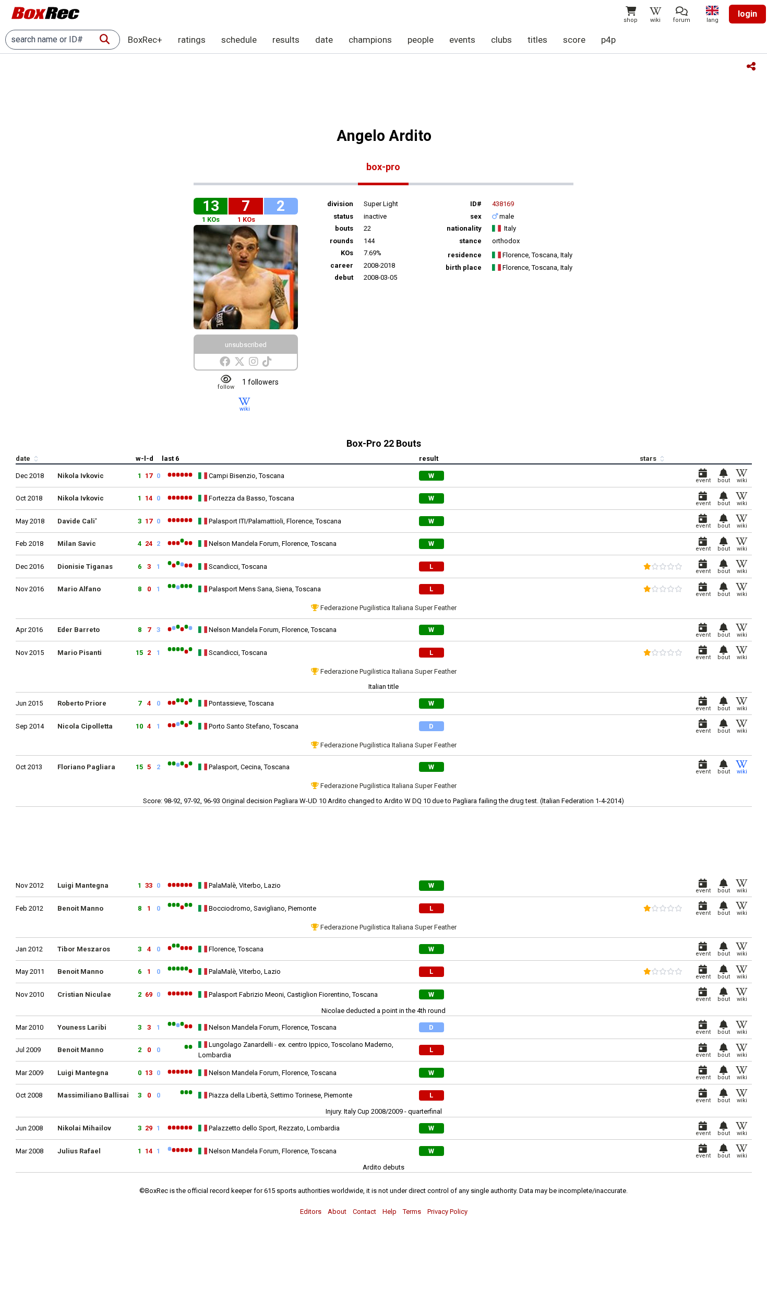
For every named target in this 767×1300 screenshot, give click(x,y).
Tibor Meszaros (83, 949)
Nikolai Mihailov (84, 1128)
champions (370, 39)
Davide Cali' (77, 521)
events (462, 39)
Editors (310, 1211)
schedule (239, 39)
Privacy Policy (447, 1211)
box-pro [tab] (383, 166)
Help (389, 1211)
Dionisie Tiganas (85, 566)
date (324, 39)
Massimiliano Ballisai (93, 1095)
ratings (192, 39)
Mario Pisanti (79, 653)
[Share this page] (751, 67)
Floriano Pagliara (86, 767)
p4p (608, 39)
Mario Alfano (79, 589)
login (747, 14)
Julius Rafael (79, 1151)
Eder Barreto (78, 630)
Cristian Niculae (84, 994)
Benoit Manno (80, 908)
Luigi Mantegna (83, 885)
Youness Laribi (81, 1027)
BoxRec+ (145, 39)
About (337, 1211)
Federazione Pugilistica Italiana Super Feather (388, 608)
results (285, 39)
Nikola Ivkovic (80, 476)
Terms (412, 1211)
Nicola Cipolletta (85, 726)
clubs (501, 39)
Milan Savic (76, 543)
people (421, 39)
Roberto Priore (81, 703)
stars (649, 458)
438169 (503, 204)
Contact (364, 1211)
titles (537, 39)
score (574, 39)
